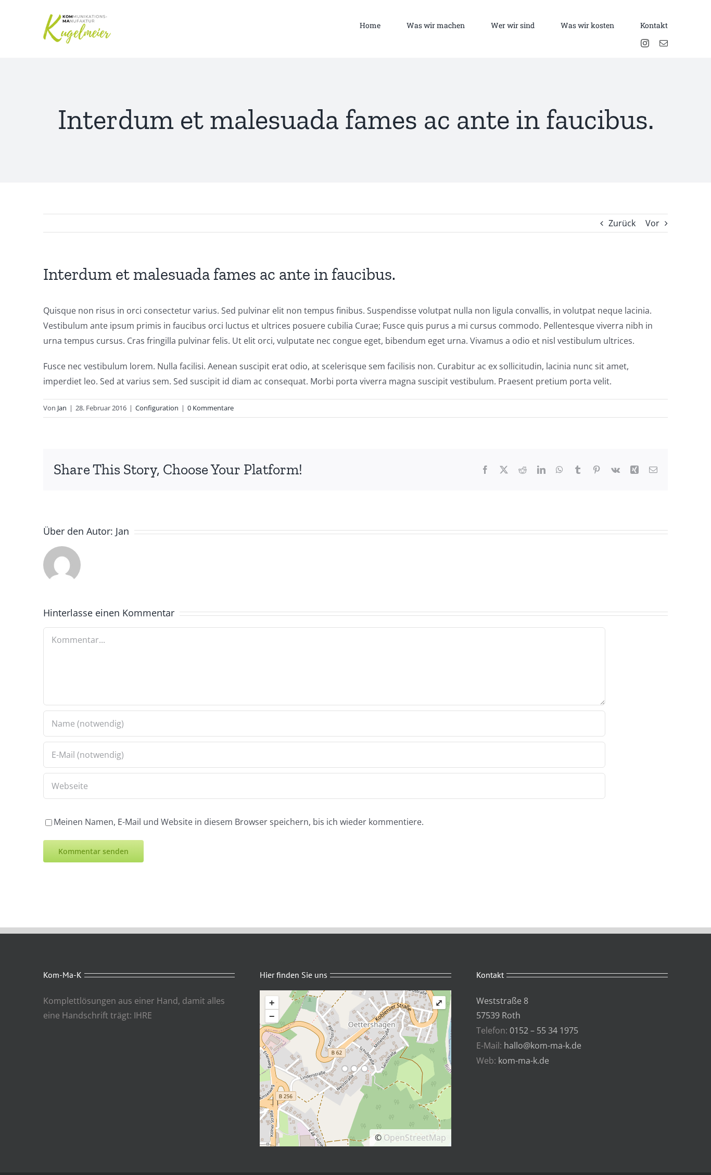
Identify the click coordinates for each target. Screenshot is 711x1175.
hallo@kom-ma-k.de (542, 1045)
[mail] (663, 43)
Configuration (157, 407)
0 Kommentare (210, 407)
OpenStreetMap (415, 1137)
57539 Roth (498, 1015)
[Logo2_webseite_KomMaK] (77, 18)
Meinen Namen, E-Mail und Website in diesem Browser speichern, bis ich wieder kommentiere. (239, 822)
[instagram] (645, 43)
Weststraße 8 (502, 1000)
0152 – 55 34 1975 (544, 1030)
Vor (652, 223)
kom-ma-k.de (523, 1060)
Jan (62, 407)
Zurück (622, 223)
